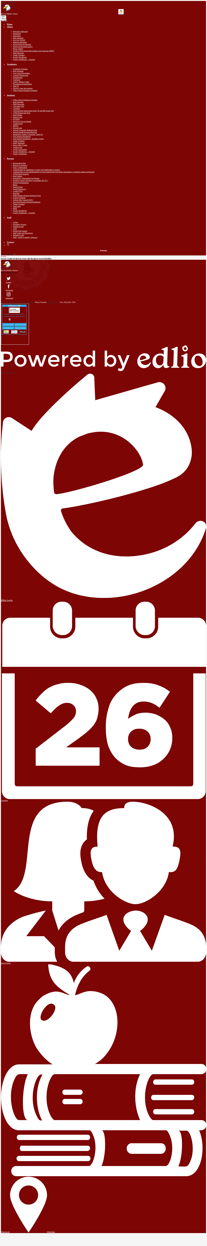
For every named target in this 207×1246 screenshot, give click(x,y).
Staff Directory (18, 53)
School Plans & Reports (22, 44)
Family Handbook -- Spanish (24, 60)
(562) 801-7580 (53, 302)
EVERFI (16, 119)
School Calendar (19, 198)
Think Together (19, 55)
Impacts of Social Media (22, 122)
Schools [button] (103, 250)
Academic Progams (20, 69)
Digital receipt (18, 227)
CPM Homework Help (21, 113)
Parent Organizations (21, 183)
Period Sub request (20, 231)
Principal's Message (20, 32)
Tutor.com (17, 206)
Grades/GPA (18, 191)
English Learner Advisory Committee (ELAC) (30, 181)
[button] (10, 27)
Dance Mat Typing (20, 145)
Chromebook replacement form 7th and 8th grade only (33, 111)
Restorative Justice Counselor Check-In (28, 134)
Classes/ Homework (20, 75)
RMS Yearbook (19, 143)
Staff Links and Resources (23, 233)
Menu (15, 185)
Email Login (17, 117)
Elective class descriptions (23, 88)
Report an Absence (20, 165)
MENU (16, 126)
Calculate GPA (18, 106)
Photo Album (18, 49)
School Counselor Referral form (25, 130)
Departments (18, 78)
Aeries (15, 222)
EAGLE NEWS (19, 40)
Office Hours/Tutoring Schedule (25, 91)
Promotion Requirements (22, 84)
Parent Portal (18, 187)
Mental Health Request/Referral (25, 132)
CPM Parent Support (21, 174)
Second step (17, 128)
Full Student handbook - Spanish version (28, 139)
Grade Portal (18, 124)
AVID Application (20, 150)
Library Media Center (21, 82)
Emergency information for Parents (26, 178)
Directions (17, 36)
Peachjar (16, 193)
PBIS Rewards (18, 104)
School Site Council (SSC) (23, 200)
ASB (15, 229)
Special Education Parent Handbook (26, 202)
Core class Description (21, 73)
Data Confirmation (20, 168)
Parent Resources (19, 189)
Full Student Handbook (22, 137)
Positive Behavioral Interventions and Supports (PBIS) (33, 51)
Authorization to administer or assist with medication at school (36, 170)
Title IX (16, 86)
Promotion (17, 34)
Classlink (16, 109)
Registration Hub (19, 163)
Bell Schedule (18, 38)
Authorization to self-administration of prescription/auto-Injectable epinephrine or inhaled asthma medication (54, 172)
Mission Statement (20, 42)
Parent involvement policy (23, 47)
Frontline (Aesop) (19, 224)
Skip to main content (9, 2)
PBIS (15, 209)
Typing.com (17, 147)
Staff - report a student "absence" (25, 237)
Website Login (18, 235)
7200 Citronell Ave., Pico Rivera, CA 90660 (17, 302)
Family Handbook (20, 57)
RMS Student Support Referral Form (27, 196)
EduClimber (17, 115)
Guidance (16, 80)
